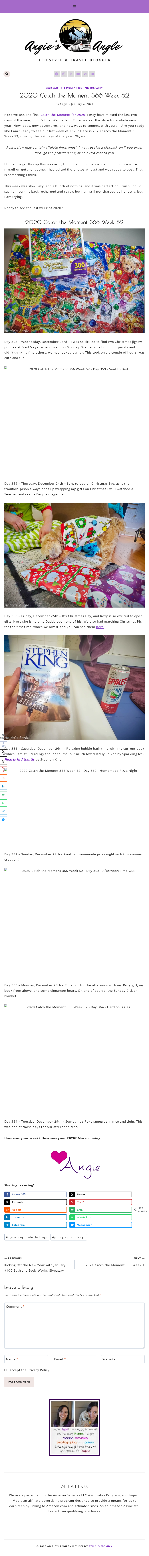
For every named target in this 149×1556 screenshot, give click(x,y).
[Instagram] (64, 74)
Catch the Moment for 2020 (63, 115)
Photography (93, 87)
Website (109, 1359)
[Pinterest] (85, 74)
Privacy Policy (39, 1370)
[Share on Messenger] (3, 819)
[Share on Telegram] (3, 811)
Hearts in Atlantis (19, 759)
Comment (15, 1307)
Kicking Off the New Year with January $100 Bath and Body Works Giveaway (35, 1264)
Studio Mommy (100, 1546)
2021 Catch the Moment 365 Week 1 (115, 1262)
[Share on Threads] (3, 761)
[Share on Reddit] (3, 778)
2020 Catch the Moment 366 (64, 87)
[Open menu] (74, 6)
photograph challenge (68, 1237)
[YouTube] (78, 74)
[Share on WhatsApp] (3, 803)
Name (12, 1359)
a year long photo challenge (27, 1237)
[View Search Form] (6, 74)
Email (60, 1359)
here (100, 627)
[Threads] (71, 74)
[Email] (92, 74)
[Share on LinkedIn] (3, 786)
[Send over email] (3, 794)
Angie (64, 104)
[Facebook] (57, 74)
